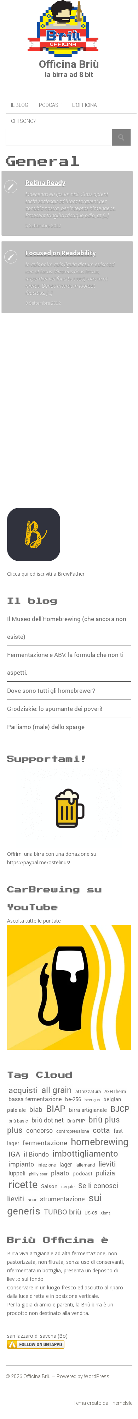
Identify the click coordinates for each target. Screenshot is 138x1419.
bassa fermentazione (35, 1099)
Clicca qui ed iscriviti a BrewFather (46, 573)
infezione (47, 1165)
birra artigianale (88, 1110)
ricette (23, 1184)
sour (32, 1199)
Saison (49, 1186)
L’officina (84, 105)
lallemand (85, 1165)
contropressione (72, 1131)
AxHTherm (115, 1091)
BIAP (55, 1108)
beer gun (92, 1099)
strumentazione (62, 1199)
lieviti (107, 1164)
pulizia (105, 1173)
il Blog (19, 105)
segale (68, 1186)
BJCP (120, 1109)
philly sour (38, 1173)
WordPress (96, 1376)
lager (65, 1164)
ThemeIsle (120, 1403)
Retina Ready (45, 182)
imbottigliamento (85, 1153)
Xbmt (105, 1213)
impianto (21, 1164)
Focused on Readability (60, 253)
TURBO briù (62, 1211)
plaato (60, 1173)
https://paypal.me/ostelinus (38, 862)
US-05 (91, 1213)
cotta (101, 1130)
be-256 (73, 1099)
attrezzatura (88, 1091)
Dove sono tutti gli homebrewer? (51, 690)
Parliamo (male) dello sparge (46, 727)
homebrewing (99, 1141)
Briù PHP (76, 1121)
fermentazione (45, 1142)
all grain (56, 1089)
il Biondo (36, 1154)
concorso (39, 1130)
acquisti (23, 1089)
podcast (82, 1173)
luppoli (16, 1173)
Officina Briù (69, 64)
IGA (14, 1153)
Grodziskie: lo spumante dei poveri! (54, 709)
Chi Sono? (23, 121)
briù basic (18, 1121)
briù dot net (47, 1120)
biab (35, 1109)
